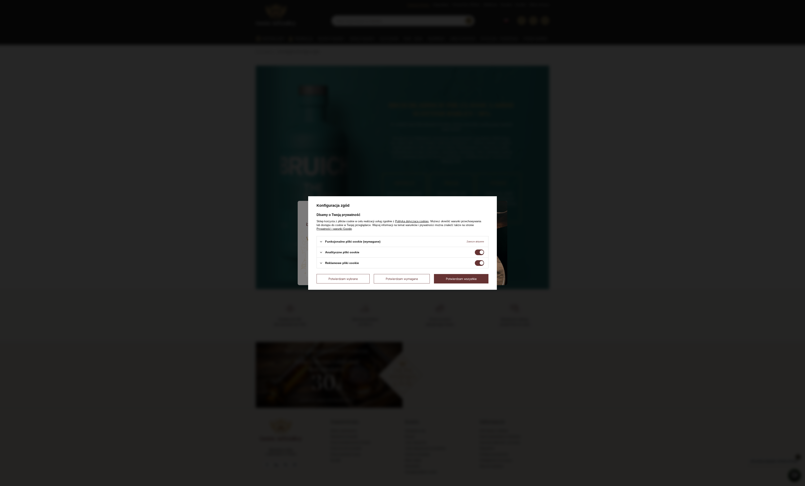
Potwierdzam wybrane (343, 278)
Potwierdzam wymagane (402, 278)
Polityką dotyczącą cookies (412, 221)
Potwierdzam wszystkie (461, 278)
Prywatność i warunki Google (334, 228)
